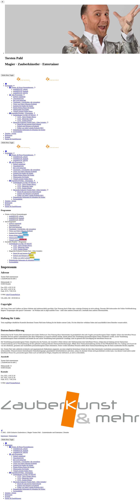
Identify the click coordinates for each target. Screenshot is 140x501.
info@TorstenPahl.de (13, 294)
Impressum (4, 436)
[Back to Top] (2, 2)
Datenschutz (13, 436)
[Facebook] (2, 430)
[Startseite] (6, 84)
